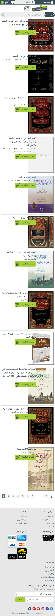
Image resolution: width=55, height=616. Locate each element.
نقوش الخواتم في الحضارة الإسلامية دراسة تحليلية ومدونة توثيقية (19, 294)
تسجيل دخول (46, 2)
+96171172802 (47, 574)
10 (45, 496)
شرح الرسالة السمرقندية (26, 449)
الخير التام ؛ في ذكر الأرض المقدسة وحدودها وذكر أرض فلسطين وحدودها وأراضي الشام (21, 142)
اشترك (20, 599)
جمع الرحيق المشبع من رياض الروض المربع (19, 409)
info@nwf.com (47, 577)
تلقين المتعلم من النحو (27, 177)
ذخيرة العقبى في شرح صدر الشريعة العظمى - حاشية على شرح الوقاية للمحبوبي (19, 22)
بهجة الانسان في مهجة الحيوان (24, 218)
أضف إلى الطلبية (28, 32)
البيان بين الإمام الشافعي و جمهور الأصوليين (19, 334)
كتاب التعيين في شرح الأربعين (24, 56)
